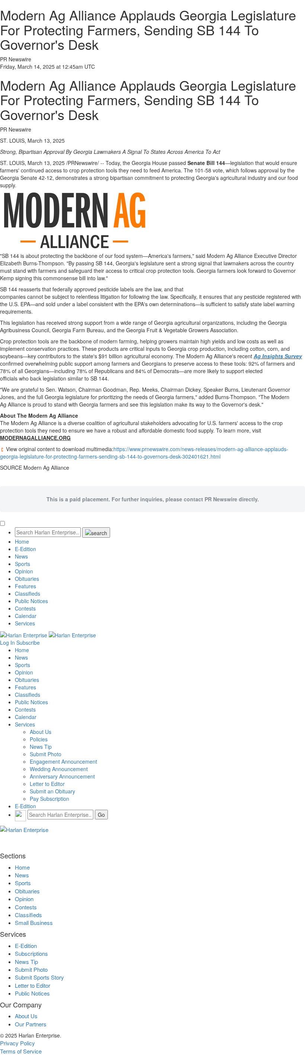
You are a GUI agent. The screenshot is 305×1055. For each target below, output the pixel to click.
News (21, 556)
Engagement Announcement (63, 761)
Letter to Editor (47, 783)
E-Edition (25, 549)
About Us (40, 731)
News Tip (41, 746)
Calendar (25, 615)
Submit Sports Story (39, 977)
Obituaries (27, 578)
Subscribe (28, 642)
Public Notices (31, 601)
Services (25, 623)
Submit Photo (45, 754)
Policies (39, 739)
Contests (25, 608)
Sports (22, 563)
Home (22, 541)
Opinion (24, 571)
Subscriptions (31, 953)
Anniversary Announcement (62, 776)
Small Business (34, 922)
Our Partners (30, 1024)
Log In (7, 642)
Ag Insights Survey (278, 356)
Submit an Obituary (52, 791)
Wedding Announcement (59, 769)
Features (25, 586)
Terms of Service (21, 1051)
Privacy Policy (17, 1043)
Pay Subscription (49, 798)
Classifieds (27, 593)
